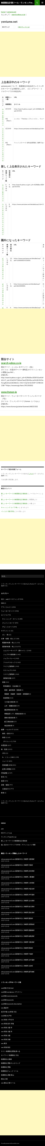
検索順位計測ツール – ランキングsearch (18, 2)
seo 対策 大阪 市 (6, 1027)
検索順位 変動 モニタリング (10, 1063)
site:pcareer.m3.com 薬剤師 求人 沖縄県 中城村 (17, 954)
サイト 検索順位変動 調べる (10, 1051)
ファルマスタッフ (9, 662)
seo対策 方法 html (7, 988)
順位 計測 (4, 1079)
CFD (3, 753)
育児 (2, 777)
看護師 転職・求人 (8, 643)
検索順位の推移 (6, 1059)
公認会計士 (6, 789)
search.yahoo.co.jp (18, 14)
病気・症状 (6, 733)
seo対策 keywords (7, 1000)
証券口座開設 (6, 769)
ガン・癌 (5, 635)
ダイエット (7, 741)
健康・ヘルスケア (7, 729)
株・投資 (4, 749)
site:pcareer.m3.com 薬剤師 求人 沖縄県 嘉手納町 (18, 972)
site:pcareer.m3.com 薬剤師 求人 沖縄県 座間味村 (18, 924)
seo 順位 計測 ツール (8, 1083)
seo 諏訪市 (5, 1008)
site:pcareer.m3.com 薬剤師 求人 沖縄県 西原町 (17, 948)
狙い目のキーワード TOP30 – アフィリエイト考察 (18, 845)
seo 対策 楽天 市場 (7, 1024)
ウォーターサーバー (8, 611)
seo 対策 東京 (5, 1047)
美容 (3, 737)
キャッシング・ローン (9, 619)
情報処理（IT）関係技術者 (13, 714)
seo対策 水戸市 (6, 1016)
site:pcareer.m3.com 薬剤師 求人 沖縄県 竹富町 (17, 865)
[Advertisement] (22, 54)
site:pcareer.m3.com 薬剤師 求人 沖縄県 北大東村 (18, 901)
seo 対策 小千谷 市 (7, 1020)
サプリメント (5, 631)
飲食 (2, 793)
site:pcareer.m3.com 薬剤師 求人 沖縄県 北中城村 (18, 960)
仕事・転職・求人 (7, 639)
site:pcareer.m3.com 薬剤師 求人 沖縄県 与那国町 (18, 859)
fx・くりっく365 (8, 757)
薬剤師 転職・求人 (8, 646)
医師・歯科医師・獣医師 (12, 690)
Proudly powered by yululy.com (10, 1143)
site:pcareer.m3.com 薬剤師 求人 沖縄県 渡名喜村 (18, 912)
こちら (31, 584)
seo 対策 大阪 (5, 1035)
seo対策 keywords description (11, 1004)
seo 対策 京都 (5, 1039)
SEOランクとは (23, 27)
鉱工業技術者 (9, 722)
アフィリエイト (6, 607)
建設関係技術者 (9, 710)
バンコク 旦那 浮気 (7, 511)
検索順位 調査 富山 (7, 1075)
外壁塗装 (4, 745)
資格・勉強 (5, 785)
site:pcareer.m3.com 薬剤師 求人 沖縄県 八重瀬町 (18, 877)
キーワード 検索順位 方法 (10, 1055)
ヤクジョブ (7, 670)
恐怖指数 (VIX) (7, 765)
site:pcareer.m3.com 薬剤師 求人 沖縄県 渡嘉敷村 (18, 930)
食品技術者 (8, 725)
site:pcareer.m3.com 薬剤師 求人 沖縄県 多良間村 (18, 871)
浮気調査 (4, 773)
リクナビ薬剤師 (8, 674)
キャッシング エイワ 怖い (10, 507)
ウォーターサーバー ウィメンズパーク (3, 144)
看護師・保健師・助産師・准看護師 (16, 694)
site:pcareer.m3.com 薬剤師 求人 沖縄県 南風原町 (18, 936)
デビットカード (7, 627)
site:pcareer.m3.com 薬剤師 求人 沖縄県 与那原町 (18, 942)
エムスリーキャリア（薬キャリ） (14, 650)
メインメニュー (42, 2)
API (2, 829)
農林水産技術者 (9, 718)
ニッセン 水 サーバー (3, 117)
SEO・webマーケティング (10, 599)
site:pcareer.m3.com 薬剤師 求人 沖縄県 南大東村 (18, 906)
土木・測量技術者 (10, 706)
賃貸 (2, 781)
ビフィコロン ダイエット (3, 268)
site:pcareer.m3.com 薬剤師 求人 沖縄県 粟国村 (17, 918)
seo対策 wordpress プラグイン (11, 992)
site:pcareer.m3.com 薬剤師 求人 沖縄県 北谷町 (17, 966)
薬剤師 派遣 (7, 678)
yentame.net (11, 12)
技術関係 (6, 698)
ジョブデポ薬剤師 (9, 654)
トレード (5, 761)
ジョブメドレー (8, 658)
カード (3, 615)
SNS (2, 603)
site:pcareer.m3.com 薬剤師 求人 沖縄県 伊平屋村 (18, 895)
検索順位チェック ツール (9, 1071)
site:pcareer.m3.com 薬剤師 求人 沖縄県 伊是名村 (18, 889)
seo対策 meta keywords (9, 996)
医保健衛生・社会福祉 (11, 686)
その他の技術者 (9, 702)
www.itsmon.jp (9, 391)
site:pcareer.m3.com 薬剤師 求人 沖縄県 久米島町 (18, 883)
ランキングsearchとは (8, 837)
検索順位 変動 (6, 1067)
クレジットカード (8, 623)
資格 (3, 682)
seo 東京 (4, 1043)
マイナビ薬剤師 (8, 666)
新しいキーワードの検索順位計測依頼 (14, 493)
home (3, 12)
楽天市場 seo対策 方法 (8, 1012)
